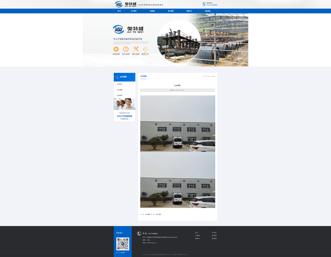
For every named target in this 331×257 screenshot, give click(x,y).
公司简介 (119, 84)
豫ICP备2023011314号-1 (183, 254)
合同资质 (119, 95)
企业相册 (119, 90)
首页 (205, 76)
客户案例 (171, 11)
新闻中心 (189, 11)
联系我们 (208, 11)
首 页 (119, 11)
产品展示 (152, 11)
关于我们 (134, 11)
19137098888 (212, 5)
